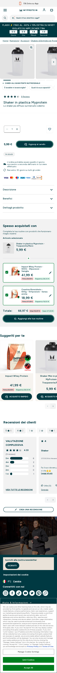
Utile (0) (47, 486)
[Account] (44, 10)
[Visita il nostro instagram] (5, 593)
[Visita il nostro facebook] (12, 593)
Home (5, 41)
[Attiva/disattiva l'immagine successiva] (53, 62)
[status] (12, 129)
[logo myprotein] (28, 10)
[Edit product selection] (50, 272)
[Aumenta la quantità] (17, 129)
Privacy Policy (33, 646)
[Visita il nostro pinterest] (39, 593)
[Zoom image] (31, 47)
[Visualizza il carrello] (51, 10)
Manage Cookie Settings (28, 652)
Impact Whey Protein (16, 376)
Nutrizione (14, 41)
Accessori (25, 41)
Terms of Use (47, 646)
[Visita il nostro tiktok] (19, 593)
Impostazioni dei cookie (15, 575)
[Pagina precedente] (47, 500)
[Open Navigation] (5, 10)
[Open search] (5, 18)
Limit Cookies (28, 660)
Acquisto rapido (18, 396)
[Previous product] (47, 406)
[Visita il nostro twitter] (32, 593)
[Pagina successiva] (53, 500)
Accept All (28, 668)
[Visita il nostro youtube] (25, 593)
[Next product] (53, 406)
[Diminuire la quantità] (7, 129)
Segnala (44, 490)
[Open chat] (45, 593)
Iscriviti (12, 565)
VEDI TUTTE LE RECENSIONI (19, 490)
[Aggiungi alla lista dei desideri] (49, 129)
